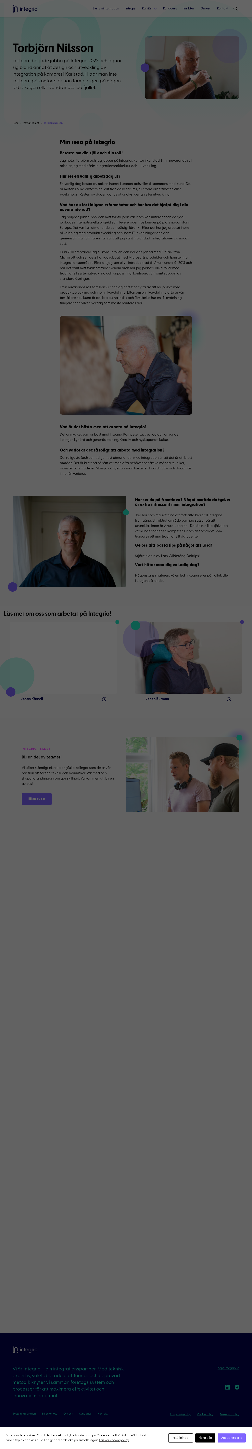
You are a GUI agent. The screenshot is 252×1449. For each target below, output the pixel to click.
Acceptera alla (231, 1438)
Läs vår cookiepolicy (114, 1440)
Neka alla (205, 1438)
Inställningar (181, 1438)
